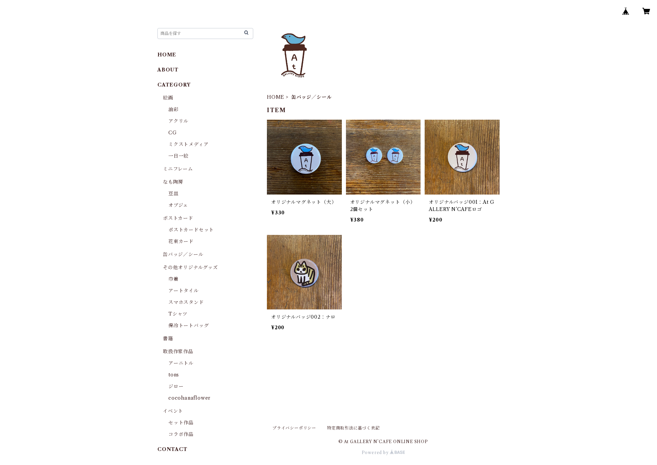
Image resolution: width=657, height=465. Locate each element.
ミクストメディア (188, 144)
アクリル (178, 121)
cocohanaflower (189, 398)
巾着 (173, 279)
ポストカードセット (191, 230)
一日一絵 (178, 156)
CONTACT (172, 449)
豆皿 (173, 193)
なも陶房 (173, 182)
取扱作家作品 (178, 351)
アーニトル (181, 363)
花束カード (181, 241)
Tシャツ (178, 314)
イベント (173, 411)
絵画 (168, 98)
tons (173, 375)
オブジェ (178, 205)
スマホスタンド (186, 302)
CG (172, 133)
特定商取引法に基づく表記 (353, 427)
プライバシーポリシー (294, 427)
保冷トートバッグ (188, 325)
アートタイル (183, 291)
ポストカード (178, 218)
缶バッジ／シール (183, 254)
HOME (275, 97)
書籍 (168, 338)
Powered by (376, 452)
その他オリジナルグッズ (190, 267)
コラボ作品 (181, 434)
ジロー (175, 386)
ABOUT (168, 70)
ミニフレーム (178, 169)
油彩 (173, 109)
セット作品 (181, 423)
